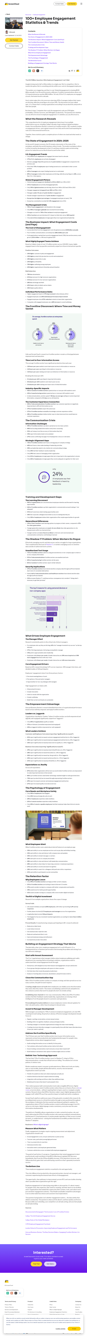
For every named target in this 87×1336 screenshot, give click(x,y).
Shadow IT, (49, 544)
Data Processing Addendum (12, 1312)
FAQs (51, 1304)
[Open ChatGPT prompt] (30, 71)
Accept (74, 1328)
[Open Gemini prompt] (42, 71)
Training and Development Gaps (38, 47)
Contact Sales (59, 4)
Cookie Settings (19, 1322)
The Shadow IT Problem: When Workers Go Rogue (44, 50)
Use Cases (30, 1307)
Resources (28, 14)
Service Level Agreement (11, 1309)
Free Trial (36, 1264)
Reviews (77, 1314)
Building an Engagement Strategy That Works (42, 63)
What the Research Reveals (36, 34)
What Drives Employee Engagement (39, 52)
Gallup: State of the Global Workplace (37, 1220)
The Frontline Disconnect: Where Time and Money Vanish (46, 42)
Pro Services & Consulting (35, 1312)
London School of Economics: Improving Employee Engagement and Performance (51, 1228)
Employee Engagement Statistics (58, 1312)
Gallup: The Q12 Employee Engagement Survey (40, 1216)
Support (30, 1309)
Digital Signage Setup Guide (57, 1314)
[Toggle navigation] (81, 4)
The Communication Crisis (36, 44)
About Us (77, 1307)
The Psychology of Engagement (38, 57)
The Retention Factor (35, 60)
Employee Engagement (39, 14)
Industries (30, 1304)
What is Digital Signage (56, 1309)
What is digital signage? (41, 1124)
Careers (77, 1309)
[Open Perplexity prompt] (38, 71)
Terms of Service (9, 1307)
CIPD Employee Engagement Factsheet (37, 1224)
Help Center (53, 1307)
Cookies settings (60, 1328)
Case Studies (78, 1312)
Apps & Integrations (33, 1314)
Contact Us (78, 1304)
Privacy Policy (37, 1320)
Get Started (71, 4)
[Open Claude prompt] (34, 71)
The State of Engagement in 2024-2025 (40, 36)
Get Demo (50, 1264)
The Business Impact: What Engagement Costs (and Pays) (46, 39)
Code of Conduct (9, 1314)
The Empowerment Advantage (37, 55)
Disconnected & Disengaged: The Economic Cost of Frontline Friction (47, 1212)
